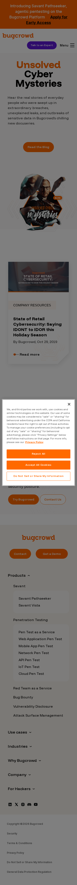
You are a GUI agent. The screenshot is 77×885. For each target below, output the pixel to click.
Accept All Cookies (38, 464)
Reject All (38, 453)
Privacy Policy (34, 442)
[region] (38, 442)
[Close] (69, 404)
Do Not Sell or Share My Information (38, 476)
